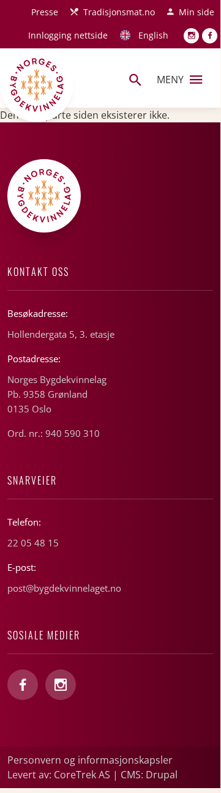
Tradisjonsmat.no (119, 12)
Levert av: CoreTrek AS (58, 774)
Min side (196, 12)
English (153, 35)
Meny (170, 79)
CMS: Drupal (149, 774)
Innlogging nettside (68, 35)
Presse (44, 12)
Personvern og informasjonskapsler (90, 760)
